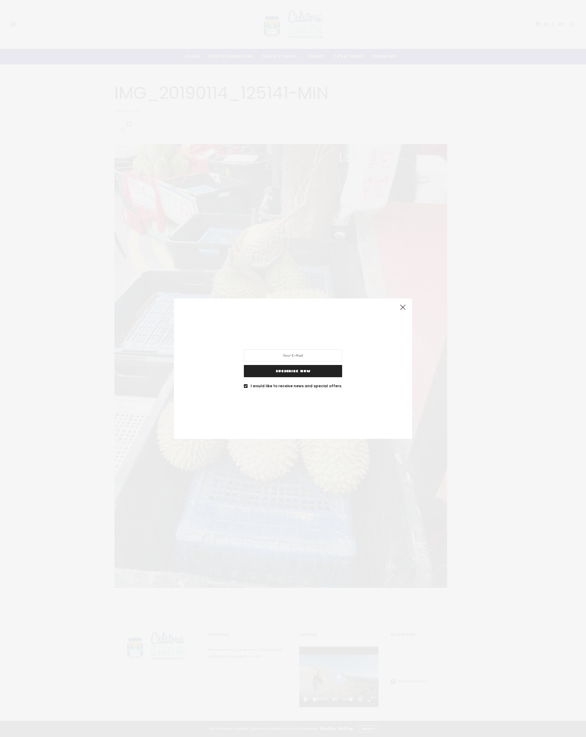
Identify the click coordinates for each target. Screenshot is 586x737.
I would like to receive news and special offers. (296, 386)
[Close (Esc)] (403, 308)
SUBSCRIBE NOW (293, 371)
